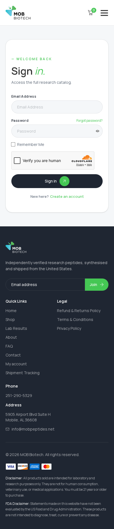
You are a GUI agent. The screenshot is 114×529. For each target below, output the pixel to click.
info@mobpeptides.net (33, 429)
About (11, 337)
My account (16, 363)
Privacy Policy (69, 328)
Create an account (67, 196)
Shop (10, 319)
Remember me (30, 144)
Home (11, 310)
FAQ (9, 346)
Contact (13, 355)
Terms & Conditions (75, 319)
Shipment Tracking (23, 372)
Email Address (23, 96)
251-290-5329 (19, 395)
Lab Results (16, 328)
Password (19, 120)
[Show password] (97, 131)
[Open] (104, 13)
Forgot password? (89, 120)
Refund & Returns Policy (78, 310)
